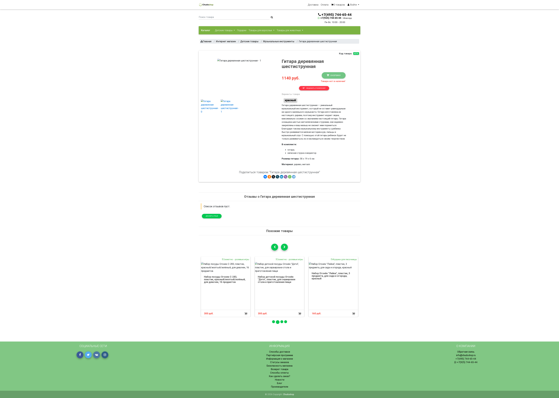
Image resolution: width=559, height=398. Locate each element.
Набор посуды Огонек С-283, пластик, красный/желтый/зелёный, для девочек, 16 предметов (224, 279)
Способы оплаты (279, 372)
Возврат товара (279, 369)
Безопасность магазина (279, 365)
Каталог (205, 30)
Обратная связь (465, 351)
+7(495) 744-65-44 (465, 358)
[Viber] (285, 176)
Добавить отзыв (212, 216)
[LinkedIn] (281, 176)
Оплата (324, 4)
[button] (220, 78)
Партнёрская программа (279, 355)
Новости (279, 379)
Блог (279, 383)
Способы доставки (279, 351)
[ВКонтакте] (265, 176)
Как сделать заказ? (279, 376)
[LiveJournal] (277, 176)
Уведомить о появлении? (316, 88)
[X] (273, 176)
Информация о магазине (279, 358)
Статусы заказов (279, 362)
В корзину (335, 75)
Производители (279, 386)
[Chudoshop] (206, 5)
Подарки (241, 30)
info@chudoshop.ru (466, 355)
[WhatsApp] (289, 176)
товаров (339, 4)
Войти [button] (353, 4)
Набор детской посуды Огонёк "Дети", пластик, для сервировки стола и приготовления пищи (276, 279)
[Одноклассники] (269, 176)
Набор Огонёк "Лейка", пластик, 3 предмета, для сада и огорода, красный (331, 276)
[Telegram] (294, 176)
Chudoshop (288, 394)
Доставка (313, 4)
